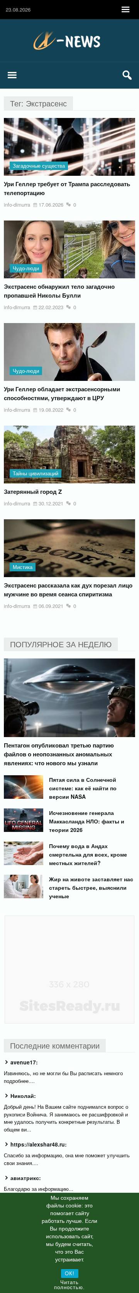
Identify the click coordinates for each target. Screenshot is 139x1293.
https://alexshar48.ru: (38, 1144)
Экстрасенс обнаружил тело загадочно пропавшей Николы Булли (59, 291)
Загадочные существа (39, 165)
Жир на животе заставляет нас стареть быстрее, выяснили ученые (91, 887)
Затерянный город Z (33, 491)
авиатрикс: (25, 1178)
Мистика (22, 567)
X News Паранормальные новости (69, 40)
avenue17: (24, 1062)
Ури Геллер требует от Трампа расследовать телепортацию (67, 188)
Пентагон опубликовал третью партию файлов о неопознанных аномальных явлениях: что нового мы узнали (59, 754)
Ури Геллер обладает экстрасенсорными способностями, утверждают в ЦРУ (62, 393)
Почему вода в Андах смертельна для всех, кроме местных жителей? (88, 854)
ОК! (70, 1273)
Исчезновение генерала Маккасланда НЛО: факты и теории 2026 (86, 821)
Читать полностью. (69, 1285)
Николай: (23, 1095)
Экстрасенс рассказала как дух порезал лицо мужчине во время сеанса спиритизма (68, 589)
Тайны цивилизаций (35, 473)
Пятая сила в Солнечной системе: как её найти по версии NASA (83, 788)
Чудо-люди (26, 268)
